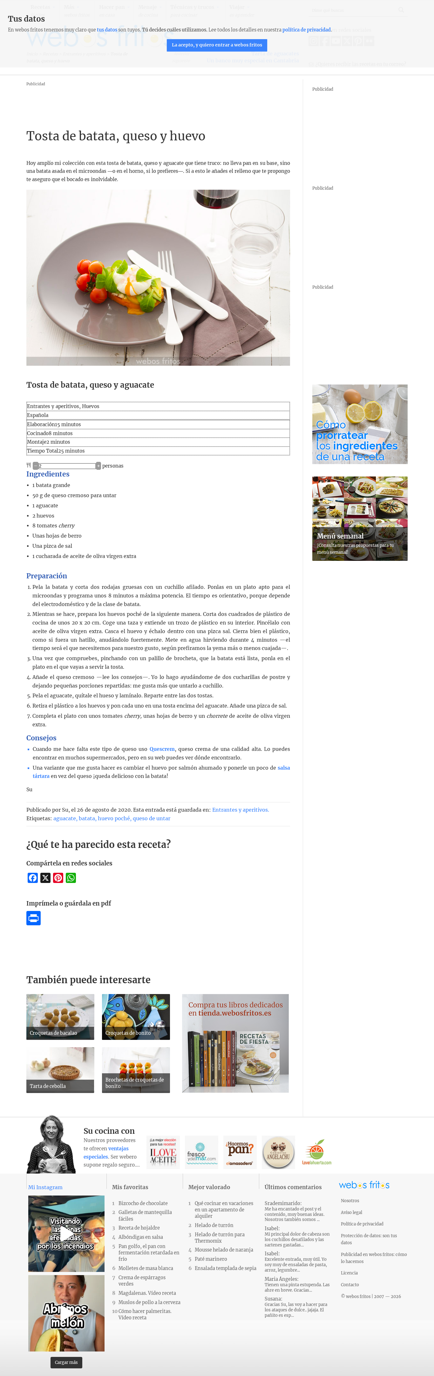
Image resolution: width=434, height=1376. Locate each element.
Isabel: (297, 1237)
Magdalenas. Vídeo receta (147, 1293)
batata (87, 818)
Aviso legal (351, 1212)
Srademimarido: (294, 1212)
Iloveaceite (163, 1152)
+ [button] (98, 466)
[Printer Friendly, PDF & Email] (33, 923)
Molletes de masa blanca (146, 1268)
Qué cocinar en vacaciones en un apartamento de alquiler (224, 1210)
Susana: (296, 1307)
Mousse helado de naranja (224, 1250)
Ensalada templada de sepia (225, 1268)
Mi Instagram (45, 1187)
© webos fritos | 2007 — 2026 (371, 1296)
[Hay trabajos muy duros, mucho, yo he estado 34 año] (66, 1313)
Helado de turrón (214, 1225)
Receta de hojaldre (139, 1228)
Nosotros (350, 1200)
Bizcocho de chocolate (143, 1203)
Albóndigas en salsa (141, 1237)
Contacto (350, 1284)
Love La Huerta (317, 1152)
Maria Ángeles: (297, 1284)
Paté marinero (211, 1259)
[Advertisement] (142, 102)
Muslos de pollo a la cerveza (149, 1302)
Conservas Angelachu (278, 1152)
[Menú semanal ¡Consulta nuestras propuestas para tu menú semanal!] (360, 559)
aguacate (64, 818)
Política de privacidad (362, 1223)
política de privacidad (306, 30)
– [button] (35, 466)
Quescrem (162, 749)
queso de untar (151, 818)
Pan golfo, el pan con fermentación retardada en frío (149, 1253)
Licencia (349, 1272)
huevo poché (114, 818)
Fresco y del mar (201, 1152)
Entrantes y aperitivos (240, 810)
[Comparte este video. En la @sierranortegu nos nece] (66, 1234)
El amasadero (240, 1152)
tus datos (107, 30)
